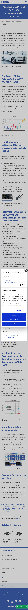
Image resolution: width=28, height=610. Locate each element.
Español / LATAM (8, 282)
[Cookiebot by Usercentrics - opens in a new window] (20, 285)
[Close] (26, 270)
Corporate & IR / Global (10, 335)
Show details (20, 310)
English (6, 280)
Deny (14, 323)
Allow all (14, 315)
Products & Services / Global (11, 337)
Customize (13, 319)
